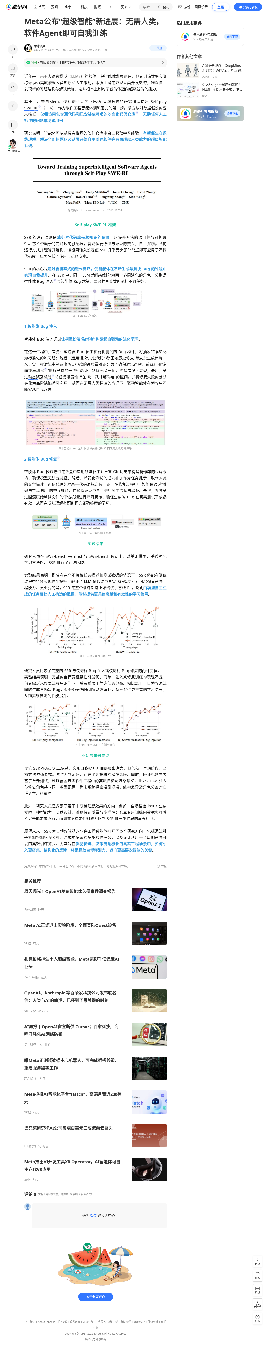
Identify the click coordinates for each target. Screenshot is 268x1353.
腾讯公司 (90, 1339)
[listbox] (95, 1030)
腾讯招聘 (113, 1322)
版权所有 (101, 1339)
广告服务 (101, 1322)
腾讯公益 (126, 1322)
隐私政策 (75, 1322)
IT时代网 (30, 1146)
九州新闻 (30, 909)
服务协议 (62, 1322)
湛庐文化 (30, 1011)
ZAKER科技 (31, 977)
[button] (232, 37)
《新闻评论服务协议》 (80, 1194)
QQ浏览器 (139, 1322)
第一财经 (30, 1044)
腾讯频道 (153, 1322)
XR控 (27, 943)
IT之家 (28, 1078)
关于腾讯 (30, 1322)
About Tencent (46, 1322)
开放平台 (88, 1322)
